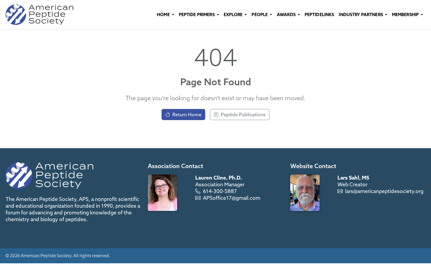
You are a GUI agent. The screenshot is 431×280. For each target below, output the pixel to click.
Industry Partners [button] (361, 14)
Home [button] (164, 14)
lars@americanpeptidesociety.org (384, 191)
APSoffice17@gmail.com (231, 197)
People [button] (260, 14)
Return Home (186, 114)
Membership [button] (406, 14)
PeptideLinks (319, 14)
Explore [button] (234, 14)
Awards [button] (286, 14)
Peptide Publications (243, 114)
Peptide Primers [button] (197, 14)
